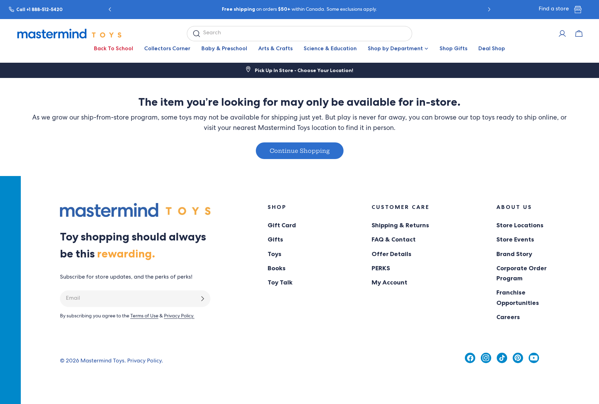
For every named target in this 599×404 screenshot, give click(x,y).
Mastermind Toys (102, 361)
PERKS (381, 268)
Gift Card (282, 225)
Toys (274, 254)
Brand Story (514, 254)
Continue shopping (300, 150)
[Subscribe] (202, 298)
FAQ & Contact (394, 239)
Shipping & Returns (400, 225)
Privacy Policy (144, 361)
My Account (389, 282)
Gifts (275, 239)
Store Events (515, 239)
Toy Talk (280, 282)
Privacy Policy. (179, 316)
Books (277, 268)
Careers (508, 317)
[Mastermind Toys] (69, 34)
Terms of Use (144, 316)
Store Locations (520, 225)
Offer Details (391, 254)
